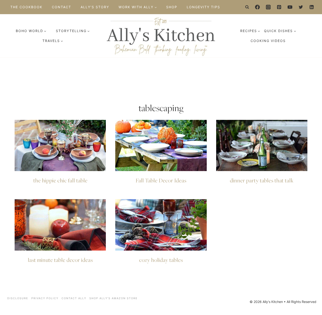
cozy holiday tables (161, 260)
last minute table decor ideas (60, 260)
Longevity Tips (203, 7)
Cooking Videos (268, 41)
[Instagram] (268, 7)
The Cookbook (26, 7)
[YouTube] (290, 7)
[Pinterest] (279, 7)
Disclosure (17, 298)
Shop (171, 7)
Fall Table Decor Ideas (161, 180)
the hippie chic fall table (60, 180)
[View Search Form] (247, 7)
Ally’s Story (95, 7)
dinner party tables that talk (261, 180)
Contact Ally (74, 298)
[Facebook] (257, 7)
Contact (61, 7)
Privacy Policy (44, 298)
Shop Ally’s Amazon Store (113, 298)
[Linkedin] (311, 7)
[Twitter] (300, 7)
